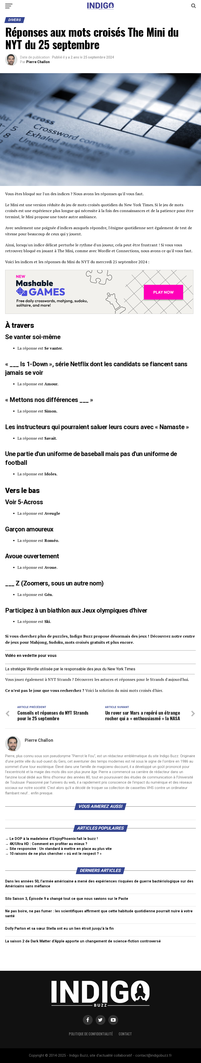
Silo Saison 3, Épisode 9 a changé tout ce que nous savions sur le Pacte (66, 899)
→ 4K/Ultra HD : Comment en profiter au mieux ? (46, 844)
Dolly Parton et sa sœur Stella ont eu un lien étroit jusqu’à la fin (59, 928)
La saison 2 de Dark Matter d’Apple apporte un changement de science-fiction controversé (83, 941)
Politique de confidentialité (91, 1033)
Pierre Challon (38, 62)
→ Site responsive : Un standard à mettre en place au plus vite (58, 849)
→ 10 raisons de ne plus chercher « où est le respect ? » (53, 854)
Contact (125, 1033)
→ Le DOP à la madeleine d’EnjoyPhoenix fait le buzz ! (51, 839)
